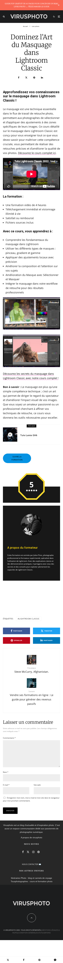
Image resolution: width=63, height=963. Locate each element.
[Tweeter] (26, 77)
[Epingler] (34, 77)
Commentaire (9, 738)
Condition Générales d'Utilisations (34, 933)
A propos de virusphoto (31, 837)
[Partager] (18, 77)
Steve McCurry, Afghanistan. (31, 670)
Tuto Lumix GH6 (28, 435)
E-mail (6, 785)
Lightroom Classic (29, 618)
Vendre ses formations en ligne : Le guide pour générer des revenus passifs (31, 698)
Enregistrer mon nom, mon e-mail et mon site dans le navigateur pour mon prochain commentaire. (31, 799)
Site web (37, 785)
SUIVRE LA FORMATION (17, 458)
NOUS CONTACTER (30, 864)
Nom (5, 772)
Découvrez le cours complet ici (37, 153)
